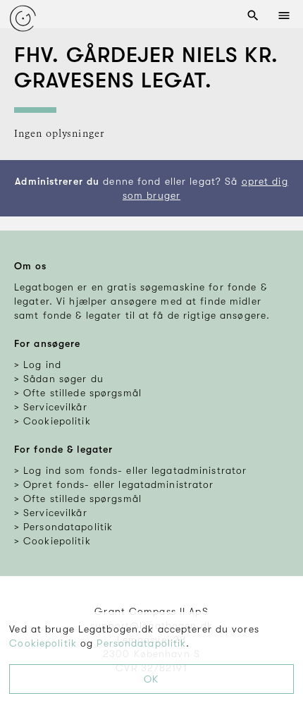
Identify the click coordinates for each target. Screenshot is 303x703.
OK (151, 679)
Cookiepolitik (43, 643)
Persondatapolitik (141, 643)
